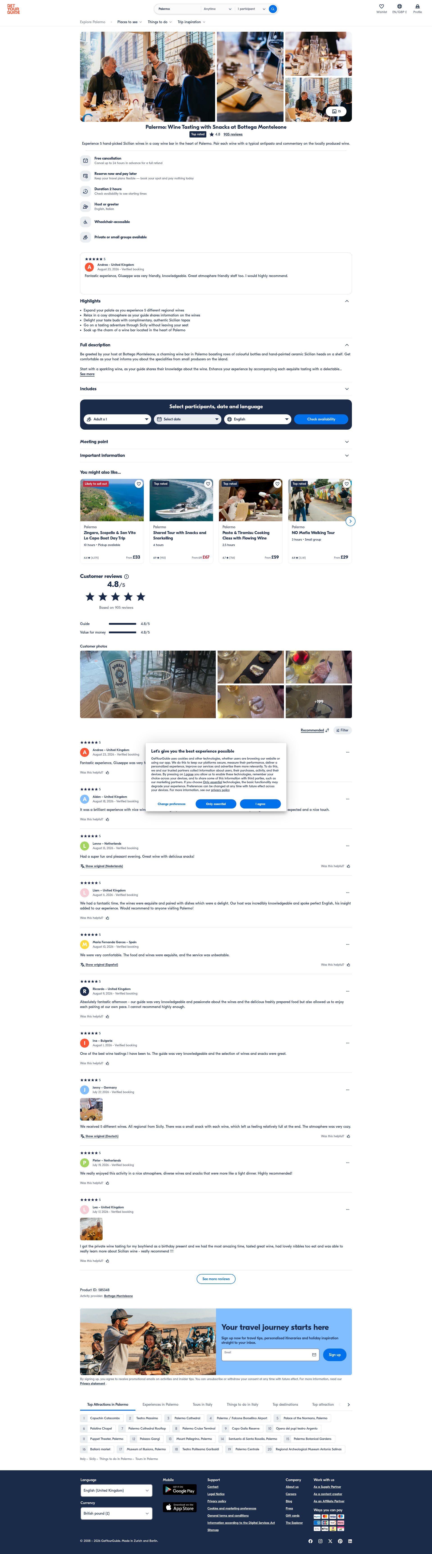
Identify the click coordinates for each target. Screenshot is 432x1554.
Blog (289, 1501)
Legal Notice (216, 1494)
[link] (112, 521)
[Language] (399, 6)
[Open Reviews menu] (348, 752)
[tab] (107, 1404)
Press (289, 1508)
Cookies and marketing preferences (231, 1508)
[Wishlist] (381, 6)
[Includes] (347, 389)
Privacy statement (92, 1383)
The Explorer (294, 1523)
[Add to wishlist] (139, 484)
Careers (291, 1494)
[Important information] (347, 455)
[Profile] (417, 6)
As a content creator (328, 1494)
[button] (226, 134)
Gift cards (292, 1516)
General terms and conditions (228, 1516)
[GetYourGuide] (13, 9)
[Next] (351, 521)
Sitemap (213, 1530)
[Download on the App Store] (180, 1508)
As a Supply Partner (327, 1487)
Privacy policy (216, 1501)
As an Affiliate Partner (329, 1501)
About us (292, 1487)
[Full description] (347, 345)
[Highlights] (347, 301)
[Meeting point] (347, 442)
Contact (212, 1487)
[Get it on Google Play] (180, 1490)
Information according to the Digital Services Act (241, 1523)
